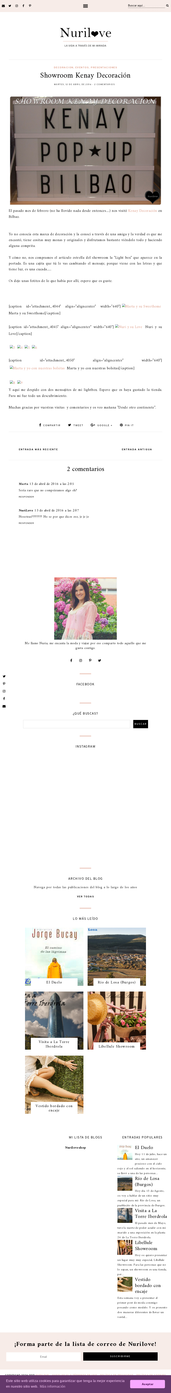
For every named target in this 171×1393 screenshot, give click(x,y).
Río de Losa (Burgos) (117, 982)
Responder (26, 497)
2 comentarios (104, 84)
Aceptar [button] (147, 1384)
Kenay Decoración (142, 211)
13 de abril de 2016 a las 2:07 (56, 511)
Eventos (82, 67)
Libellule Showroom (117, 1046)
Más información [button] (52, 1386)
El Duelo (54, 982)
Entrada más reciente (38, 449)
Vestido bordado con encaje (54, 1108)
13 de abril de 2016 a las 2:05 (51, 484)
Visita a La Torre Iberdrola (54, 1044)
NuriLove (26, 511)
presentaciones (104, 67)
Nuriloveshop (75, 1148)
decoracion (63, 67)
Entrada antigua (137, 449)
